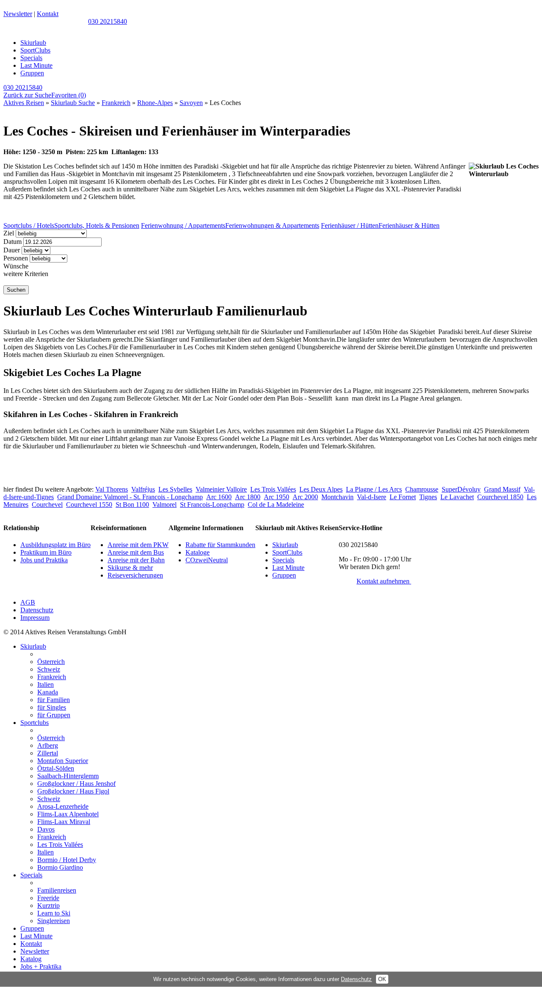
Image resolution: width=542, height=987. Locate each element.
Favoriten (68, 95)
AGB (27, 602)
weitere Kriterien (25, 273)
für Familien (53, 699)
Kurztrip (48, 905)
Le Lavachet (457, 496)
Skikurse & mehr (130, 567)
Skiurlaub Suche (73, 102)
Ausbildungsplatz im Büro (55, 544)
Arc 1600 (219, 496)
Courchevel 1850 (500, 496)
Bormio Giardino (60, 867)
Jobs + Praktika (40, 966)
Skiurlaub (33, 42)
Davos (46, 829)
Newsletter (17, 13)
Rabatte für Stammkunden (220, 544)
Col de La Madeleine (276, 504)
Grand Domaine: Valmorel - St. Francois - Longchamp (130, 496)
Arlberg (47, 745)
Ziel (8, 233)
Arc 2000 (305, 496)
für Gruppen (53, 715)
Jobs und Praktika (44, 560)
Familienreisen (56, 890)
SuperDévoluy (461, 489)
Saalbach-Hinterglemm (68, 776)
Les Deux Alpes (321, 489)
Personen (15, 258)
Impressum (35, 617)
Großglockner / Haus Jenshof (76, 783)
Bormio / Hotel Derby (66, 859)
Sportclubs (34, 722)
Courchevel (47, 504)
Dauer (11, 250)
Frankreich (116, 102)
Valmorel (164, 504)
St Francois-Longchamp (212, 504)
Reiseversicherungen (135, 575)
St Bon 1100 (132, 504)
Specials (31, 57)
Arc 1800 (247, 496)
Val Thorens (111, 489)
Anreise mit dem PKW (138, 544)
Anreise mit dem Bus (136, 552)
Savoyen (191, 102)
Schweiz (48, 669)
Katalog (30, 958)
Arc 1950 (276, 496)
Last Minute (36, 65)
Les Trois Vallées (273, 489)
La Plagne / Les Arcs (374, 489)
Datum (12, 241)
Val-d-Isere (371, 496)
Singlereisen (53, 920)
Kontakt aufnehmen (384, 581)
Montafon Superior (62, 760)
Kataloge (197, 552)
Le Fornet (403, 496)
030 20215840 (107, 21)
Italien (45, 684)
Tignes (428, 496)
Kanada (47, 692)
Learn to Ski (53, 913)
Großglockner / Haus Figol (73, 791)
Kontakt (47, 13)
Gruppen (32, 73)
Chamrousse (421, 489)
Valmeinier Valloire (221, 489)
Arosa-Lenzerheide (62, 806)
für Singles (51, 707)
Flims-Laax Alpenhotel (68, 814)
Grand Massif (502, 489)
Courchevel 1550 (89, 504)
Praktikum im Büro (46, 552)
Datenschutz (36, 610)
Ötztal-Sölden (55, 768)
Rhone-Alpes (155, 102)
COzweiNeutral (206, 560)
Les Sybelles (175, 489)
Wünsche (15, 266)
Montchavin (337, 496)
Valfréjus (143, 489)
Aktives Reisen (23, 102)
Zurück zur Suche (27, 95)
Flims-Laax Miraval (63, 821)
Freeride (48, 897)
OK (382, 979)
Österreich (51, 661)
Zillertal (47, 753)
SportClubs (35, 50)
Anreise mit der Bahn (136, 560)
